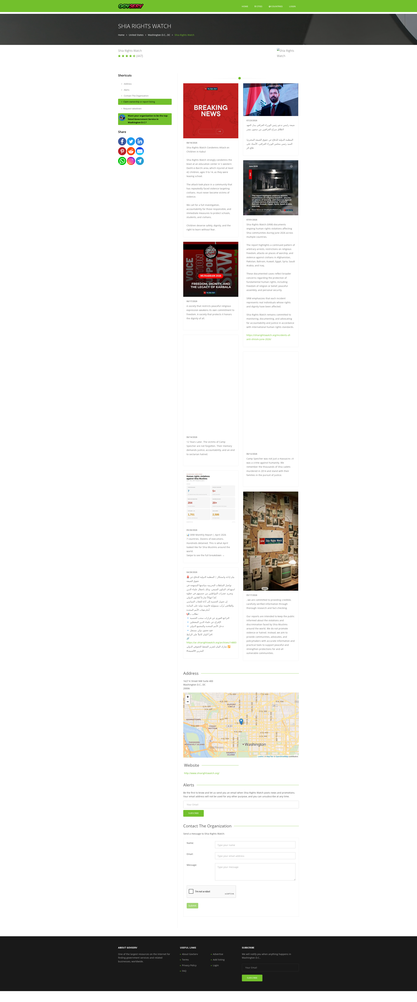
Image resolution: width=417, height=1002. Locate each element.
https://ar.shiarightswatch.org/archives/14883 (211, 642)
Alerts (126, 89)
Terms (185, 959)
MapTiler (269, 756)
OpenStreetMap (282, 756)
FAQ (184, 970)
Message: (192, 864)
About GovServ (190, 954)
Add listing (219, 959)
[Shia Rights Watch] (241, 721)
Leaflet (260, 756)
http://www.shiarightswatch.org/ (201, 773)
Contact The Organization (136, 95)
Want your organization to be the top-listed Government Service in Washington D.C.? (148, 119)
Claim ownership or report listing (139, 101)
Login (292, 6)
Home (245, 6)
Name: (190, 842)
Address (127, 83)
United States (136, 34)
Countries (277, 6)
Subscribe (193, 813)
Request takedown (132, 108)
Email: (190, 854)
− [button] (188, 702)
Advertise (218, 954)
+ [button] (188, 697)
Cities (259, 6)
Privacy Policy (189, 965)
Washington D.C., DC (159, 34)
